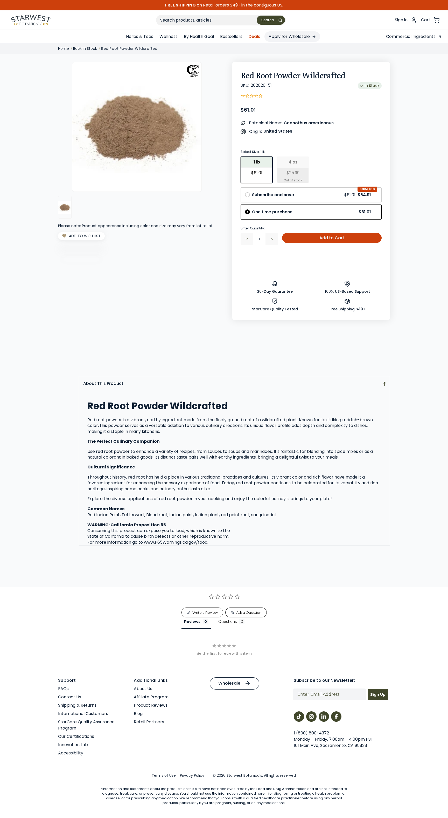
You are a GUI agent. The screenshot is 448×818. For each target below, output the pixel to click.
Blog (138, 714)
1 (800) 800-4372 (311, 733)
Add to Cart (331, 238)
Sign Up (378, 694)
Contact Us (69, 697)
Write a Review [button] (205, 612)
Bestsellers (231, 36)
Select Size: (253, 151)
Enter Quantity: (253, 228)
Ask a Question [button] (248, 612)
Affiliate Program (151, 697)
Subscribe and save (311, 195)
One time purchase (311, 212)
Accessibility (70, 753)
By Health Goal (199, 36)
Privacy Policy (192, 775)
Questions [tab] (227, 621)
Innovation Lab (73, 745)
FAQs (63, 689)
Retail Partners (149, 722)
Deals (254, 36)
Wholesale (229, 683)
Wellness (168, 36)
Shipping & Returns (77, 705)
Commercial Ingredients (411, 36)
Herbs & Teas (139, 36)
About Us (143, 689)
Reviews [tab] (192, 621)
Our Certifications (76, 736)
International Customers (83, 714)
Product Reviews (150, 705)
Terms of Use (164, 775)
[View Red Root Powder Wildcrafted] (65, 207)
